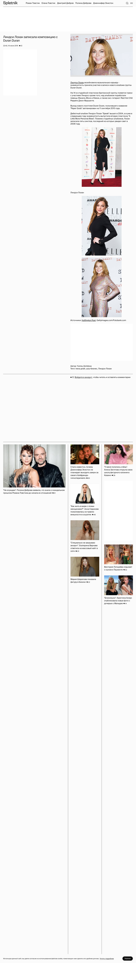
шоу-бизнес (91, 368)
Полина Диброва (83, 3)
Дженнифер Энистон (103, 3)
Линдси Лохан (77, 82)
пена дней (80, 368)
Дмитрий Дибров (65, 3)
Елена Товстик (48, 3)
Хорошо (128, 958)
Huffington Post (89, 320)
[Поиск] (127, 3)
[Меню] (131, 3)
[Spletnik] (10, 3)
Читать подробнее (107, 959)
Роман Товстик (33, 3)
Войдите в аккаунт (83, 377)
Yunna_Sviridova (84, 366)
